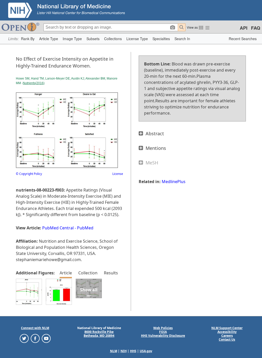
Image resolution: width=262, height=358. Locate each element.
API (243, 28)
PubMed (85, 228)
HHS (133, 351)
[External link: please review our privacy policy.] (24, 338)
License (117, 174)
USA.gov (146, 351)
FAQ (255, 28)
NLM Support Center (227, 328)
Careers (227, 335)
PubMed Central (58, 228)
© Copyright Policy (29, 174)
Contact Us (227, 339)
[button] (28, 38)
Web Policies (163, 328)
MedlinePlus (173, 181)
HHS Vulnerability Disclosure (163, 335)
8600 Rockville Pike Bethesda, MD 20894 (99, 334)
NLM (113, 351)
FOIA (163, 332)
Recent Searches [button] (243, 38)
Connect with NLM (35, 328)
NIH (124, 351)
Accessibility (227, 332)
